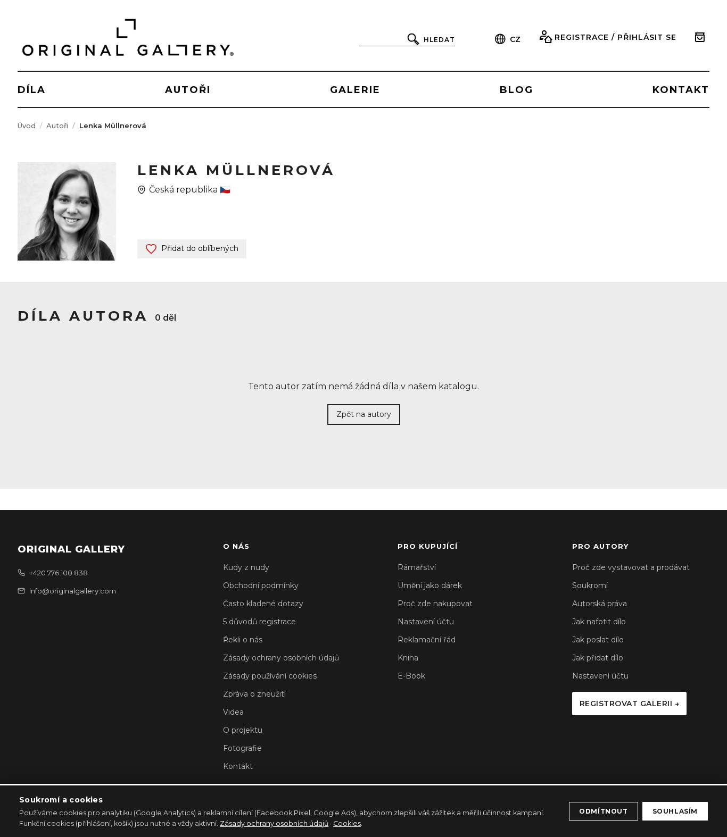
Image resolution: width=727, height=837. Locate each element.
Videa (233, 712)
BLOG (516, 90)
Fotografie (242, 748)
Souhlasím (675, 811)
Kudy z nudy (246, 567)
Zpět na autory (363, 414)
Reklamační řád (427, 640)
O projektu (242, 730)
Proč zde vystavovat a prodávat (631, 567)
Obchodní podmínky (261, 585)
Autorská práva (599, 603)
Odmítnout (603, 811)
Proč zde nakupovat (435, 603)
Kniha (408, 658)
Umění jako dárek (430, 585)
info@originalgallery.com (72, 591)
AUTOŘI (188, 90)
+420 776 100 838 (58, 572)
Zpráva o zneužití (254, 694)
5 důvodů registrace (259, 621)
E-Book (411, 676)
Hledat (439, 40)
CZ (515, 39)
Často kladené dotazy (263, 603)
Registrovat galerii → (630, 703)
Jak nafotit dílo (599, 621)
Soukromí (590, 585)
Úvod (27, 125)
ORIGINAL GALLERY (71, 549)
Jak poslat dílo (598, 640)
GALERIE (355, 90)
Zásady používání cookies (270, 676)
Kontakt (238, 766)
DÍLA (32, 90)
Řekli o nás (242, 640)
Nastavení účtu (426, 621)
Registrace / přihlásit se (615, 37)
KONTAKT (680, 90)
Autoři (57, 125)
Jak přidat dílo (597, 658)
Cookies (347, 823)
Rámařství (417, 567)
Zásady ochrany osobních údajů (281, 658)
